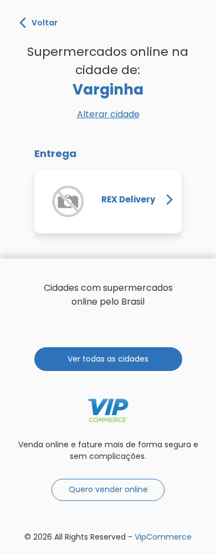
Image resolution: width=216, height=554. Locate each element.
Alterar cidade (108, 114)
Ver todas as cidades (108, 358)
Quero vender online (108, 489)
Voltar (45, 22)
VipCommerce (108, 410)
